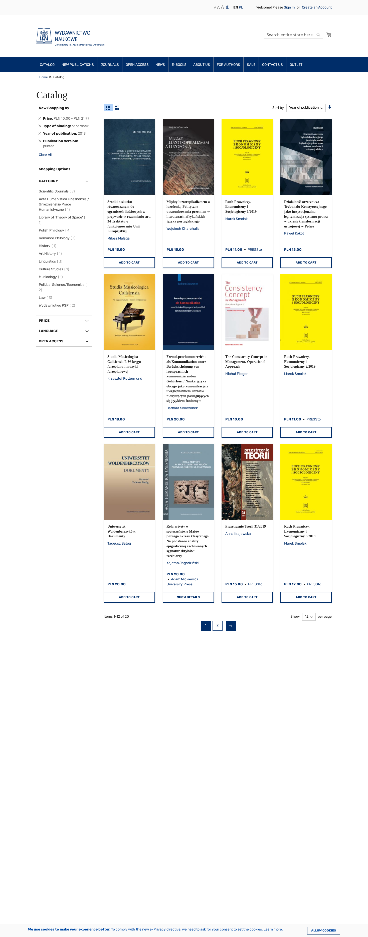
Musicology (51, 277)
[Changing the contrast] (227, 7)
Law (46, 298)
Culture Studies (55, 269)
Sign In (289, 7)
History (48, 246)
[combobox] (293, 35)
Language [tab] (48, 331)
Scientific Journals (57, 191)
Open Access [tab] (51, 341)
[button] (235, 7)
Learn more (273, 929)
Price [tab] (44, 321)
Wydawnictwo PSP (58, 305)
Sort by (278, 107)
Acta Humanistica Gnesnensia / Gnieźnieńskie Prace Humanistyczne (64, 204)
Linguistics (51, 261)
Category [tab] (48, 181)
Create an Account (317, 7)
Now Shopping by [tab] (54, 108)
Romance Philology (58, 238)
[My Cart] (329, 34)
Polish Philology (55, 230)
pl (241, 7)
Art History (51, 254)
